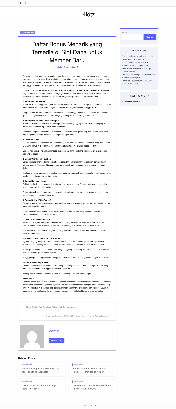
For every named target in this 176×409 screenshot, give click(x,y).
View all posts (56, 340)
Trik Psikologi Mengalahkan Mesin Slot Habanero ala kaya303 (92, 387)
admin (59, 67)
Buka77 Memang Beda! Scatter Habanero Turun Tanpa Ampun (88, 370)
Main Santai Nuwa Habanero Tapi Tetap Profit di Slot (39, 387)
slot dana (27, 85)
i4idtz (88, 14)
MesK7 (93, 405)
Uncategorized (28, 32)
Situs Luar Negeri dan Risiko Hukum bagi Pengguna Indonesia (40, 370)
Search (125, 32)
